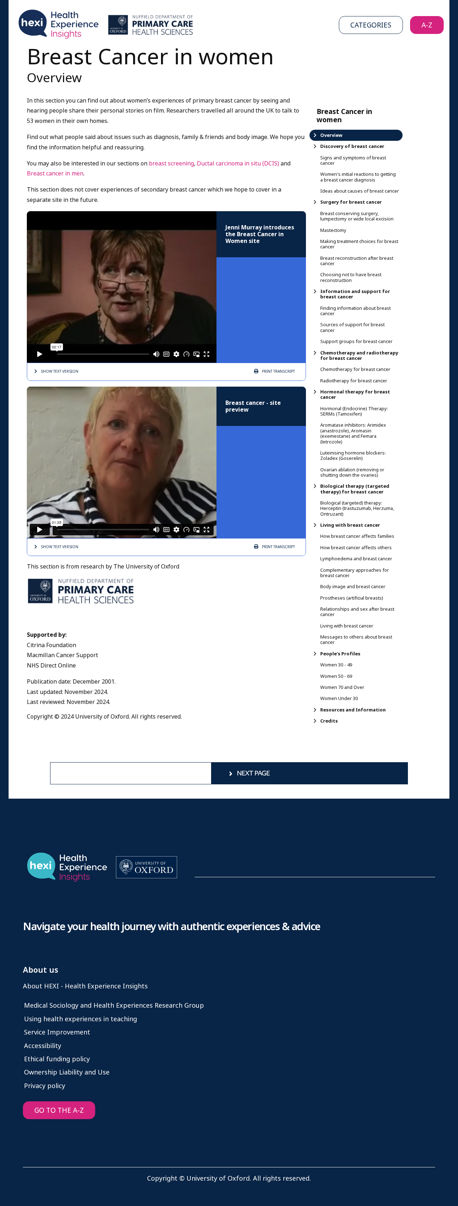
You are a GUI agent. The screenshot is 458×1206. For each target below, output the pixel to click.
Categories (370, 25)
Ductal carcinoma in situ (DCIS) (238, 163)
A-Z (427, 25)
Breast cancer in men (55, 173)
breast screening (171, 163)
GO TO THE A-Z (59, 1110)
